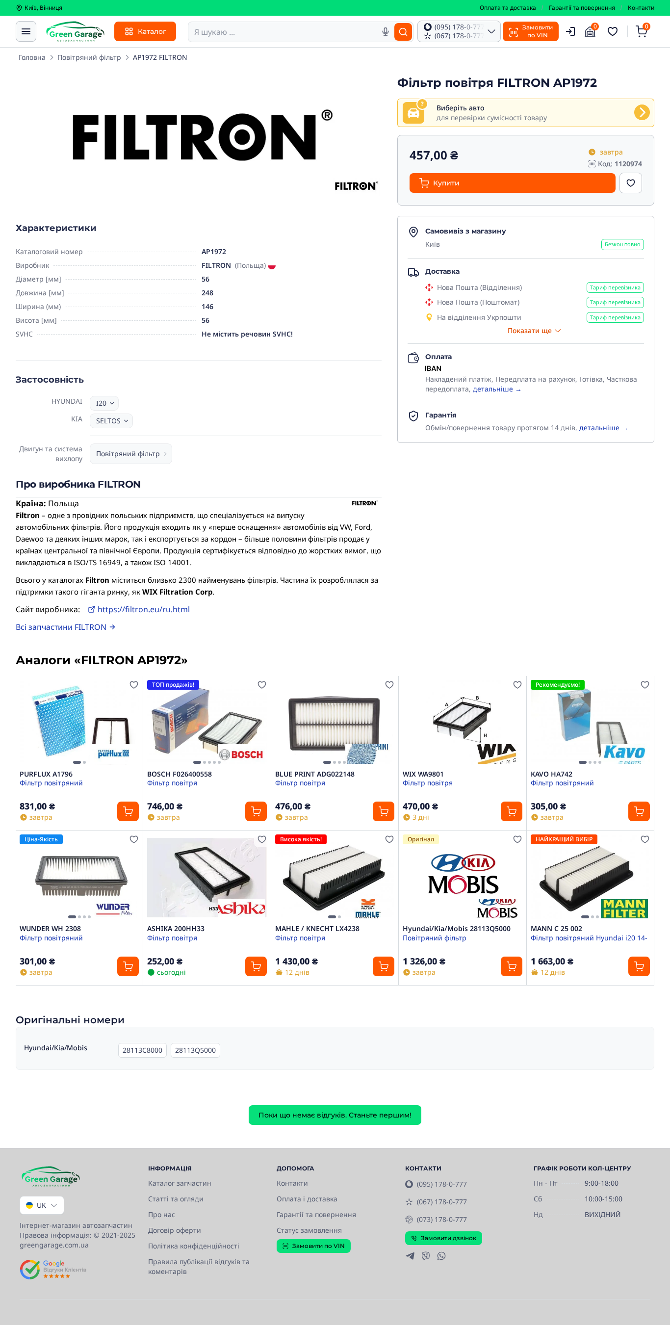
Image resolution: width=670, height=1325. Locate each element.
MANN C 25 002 (556, 928)
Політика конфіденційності (193, 1245)
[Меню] (26, 31)
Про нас (161, 1214)
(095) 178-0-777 (442, 1184)
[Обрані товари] (614, 31)
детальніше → (497, 388)
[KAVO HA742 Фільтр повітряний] (590, 723)
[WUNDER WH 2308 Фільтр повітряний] (79, 877)
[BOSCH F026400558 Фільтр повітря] (206, 723)
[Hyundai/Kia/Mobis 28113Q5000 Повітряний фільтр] (462, 877)
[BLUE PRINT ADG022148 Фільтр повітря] (334, 723)
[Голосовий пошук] (385, 32)
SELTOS (108, 420)
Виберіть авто (460, 107)
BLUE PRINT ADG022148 (315, 774)
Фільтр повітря (172, 782)
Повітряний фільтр (89, 57)
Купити (446, 183)
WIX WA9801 (423, 774)
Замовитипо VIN (537, 31)
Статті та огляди (176, 1198)
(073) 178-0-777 (442, 1219)
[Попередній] (29, 722)
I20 (101, 403)
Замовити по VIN (318, 1245)
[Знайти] (403, 32)
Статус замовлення (309, 1230)
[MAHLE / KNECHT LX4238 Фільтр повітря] (334, 877)
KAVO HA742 (551, 774)
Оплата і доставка (307, 1198)
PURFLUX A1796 (46, 774)
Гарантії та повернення (582, 8)
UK (41, 1205)
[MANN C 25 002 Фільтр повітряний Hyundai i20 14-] (590, 877)
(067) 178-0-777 (442, 1201)
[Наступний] (129, 722)
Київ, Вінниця (43, 8)
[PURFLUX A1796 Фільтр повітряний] (79, 723)
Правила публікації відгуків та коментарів (199, 1266)
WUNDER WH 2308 (50, 928)
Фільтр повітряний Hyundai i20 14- (589, 937)
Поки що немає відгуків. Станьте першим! (335, 1115)
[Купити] (128, 811)
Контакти (641, 8)
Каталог (152, 31)
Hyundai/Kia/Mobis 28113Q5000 (457, 928)
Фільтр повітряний (51, 782)
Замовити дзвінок (448, 1238)
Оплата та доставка (508, 8)
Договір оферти (174, 1230)
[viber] (426, 1256)
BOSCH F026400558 (179, 774)
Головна (32, 57)
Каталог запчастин (179, 1183)
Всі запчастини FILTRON (61, 627)
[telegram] (410, 1256)
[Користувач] (570, 31)
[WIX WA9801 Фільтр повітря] (462, 723)
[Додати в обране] (630, 183)
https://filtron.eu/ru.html (144, 609)
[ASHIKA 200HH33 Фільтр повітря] (206, 877)
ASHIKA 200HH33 (176, 928)
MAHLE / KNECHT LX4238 (317, 928)
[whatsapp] (441, 1256)
